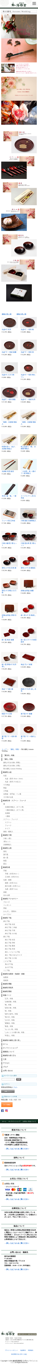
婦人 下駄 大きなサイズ (13, 955)
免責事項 (23, 1350)
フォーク (8, 825)
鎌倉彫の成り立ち (9, 1055)
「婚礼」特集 (14, 749)
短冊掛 (5, 977)
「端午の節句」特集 (10, 1014)
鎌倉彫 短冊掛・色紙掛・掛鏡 (14, 974)
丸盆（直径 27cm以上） (13, 782)
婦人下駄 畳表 (10, 946)
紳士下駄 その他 (11, 933)
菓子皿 (5, 854)
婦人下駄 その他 (11, 958)
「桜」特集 (7, 1011)
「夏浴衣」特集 (8, 755)
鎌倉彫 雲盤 (7, 984)
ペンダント (7, 905)
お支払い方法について (29, 1121)
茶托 (5, 851)
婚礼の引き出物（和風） (12, 762)
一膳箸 (7, 816)
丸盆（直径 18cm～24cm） (14, 778)
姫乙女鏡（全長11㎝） (13, 886)
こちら (15, 1087)
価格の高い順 (21, 314)
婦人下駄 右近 (10, 940)
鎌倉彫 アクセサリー (10, 899)
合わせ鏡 (6, 895)
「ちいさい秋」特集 (10, 1029)
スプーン (8, 822)
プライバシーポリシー (11, 1350)
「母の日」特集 (9, 1017)
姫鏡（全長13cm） (11, 883)
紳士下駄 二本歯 (11, 927)
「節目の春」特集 (9, 1008)
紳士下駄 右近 (10, 924)
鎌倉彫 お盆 (7, 772)
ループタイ (7, 914)
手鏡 (5, 870)
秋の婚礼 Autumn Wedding (12, 769)
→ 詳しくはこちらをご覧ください (16, 1149)
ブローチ (6, 902)
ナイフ (7, 828)
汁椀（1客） (7, 838)
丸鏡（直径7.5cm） (12, 889)
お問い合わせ (8, 1070)
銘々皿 (5, 857)
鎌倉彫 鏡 (6, 867)
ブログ (5, 1067)
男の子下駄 (9, 964)
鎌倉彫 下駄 (7, 918)
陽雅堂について (8, 1052)
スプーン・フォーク (10, 819)
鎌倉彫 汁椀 (7, 835)
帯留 (5, 908)
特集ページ (7, 995)
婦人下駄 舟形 (10, 949)
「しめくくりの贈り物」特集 (13, 1032)
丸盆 (5, 775)
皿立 (5, 864)
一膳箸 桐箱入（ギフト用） (15, 810)
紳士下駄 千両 (10, 930)
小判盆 (5, 791)
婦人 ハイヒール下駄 (12, 952)
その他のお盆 (8, 797)
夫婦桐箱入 (7, 844)
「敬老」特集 (8, 1026)
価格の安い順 (6, 314)
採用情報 (28, 1125)
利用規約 (30, 1350)
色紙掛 (5, 980)
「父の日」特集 (9, 1020)
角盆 (5, 788)
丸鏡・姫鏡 (7, 880)
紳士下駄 (6, 921)
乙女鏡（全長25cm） (12, 877)
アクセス (6, 1063)
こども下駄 (7, 961)
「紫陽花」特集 (9, 1023)
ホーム (5, 1044)
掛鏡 (5, 892)
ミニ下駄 (6, 970)
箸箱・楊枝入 (8, 831)
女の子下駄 (9, 967)
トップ (4, 749)
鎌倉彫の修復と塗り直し (12, 1040)
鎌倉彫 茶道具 (8, 987)
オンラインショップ (10, 1048)
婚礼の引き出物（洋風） (12, 765)
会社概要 (20, 1125)
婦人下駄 (6, 936)
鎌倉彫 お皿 (7, 848)
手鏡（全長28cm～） (12, 874)
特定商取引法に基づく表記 (19, 1354)
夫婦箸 (7, 813)
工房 (4, 1059)
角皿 (5, 861)
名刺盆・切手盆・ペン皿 (12, 794)
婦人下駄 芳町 (10, 943)
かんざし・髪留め (9, 911)
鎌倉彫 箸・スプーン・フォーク (14, 800)
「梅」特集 (7, 1005)
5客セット (7, 841)
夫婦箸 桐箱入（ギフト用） (15, 807)
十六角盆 (6, 785)
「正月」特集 (8, 998)
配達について (11, 1125)
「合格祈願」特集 (9, 1002)
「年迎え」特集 (9, 1035)
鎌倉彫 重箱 (7, 991)
